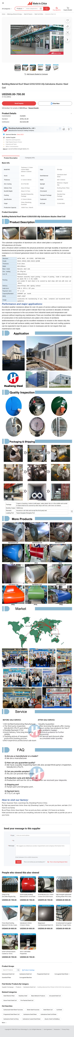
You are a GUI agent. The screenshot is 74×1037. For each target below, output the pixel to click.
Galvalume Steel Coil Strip (11, 1019)
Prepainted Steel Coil (43, 974)
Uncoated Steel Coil (55, 996)
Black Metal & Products (38, 996)
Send (18, 862)
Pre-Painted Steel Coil (27, 1000)
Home (3, 14)
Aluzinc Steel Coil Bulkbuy (52, 1019)
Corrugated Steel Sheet (61, 974)
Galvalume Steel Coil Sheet (48, 1014)
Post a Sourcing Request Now (57, 862)
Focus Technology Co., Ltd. (24, 1029)
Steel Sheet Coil (47, 1010)
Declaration (57, 1029)
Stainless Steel (23, 996)
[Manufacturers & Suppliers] (37, 3)
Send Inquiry (19, 103)
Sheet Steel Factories (33, 1010)
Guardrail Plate (6, 977)
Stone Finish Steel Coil (9, 1000)
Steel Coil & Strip (38, 14)
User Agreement (48, 1029)
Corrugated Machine (25, 977)
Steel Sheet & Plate (9, 996)
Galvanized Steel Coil (8, 974)
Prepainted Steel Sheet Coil (11, 1014)
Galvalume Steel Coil (50, 14)
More (3, 1022)
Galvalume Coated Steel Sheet (31, 1019)
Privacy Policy (65, 1029)
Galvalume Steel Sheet (30, 1014)
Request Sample (34, 108)
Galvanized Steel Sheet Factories (13, 1010)
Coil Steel (59, 1010)
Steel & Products (28, 14)
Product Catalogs (29, 970)
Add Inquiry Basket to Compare (37, 74)
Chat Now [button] (56, 103)
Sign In (5, 149)
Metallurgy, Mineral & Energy (14, 14)
